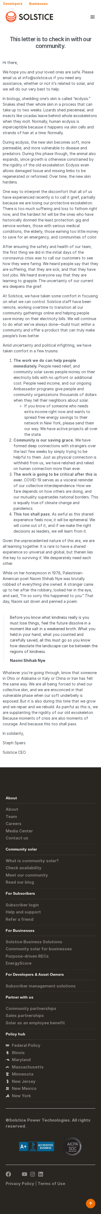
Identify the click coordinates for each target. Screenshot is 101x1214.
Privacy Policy (20, 1183)
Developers (12, 4)
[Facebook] (8, 1174)
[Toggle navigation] (92, 17)
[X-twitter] (16, 1174)
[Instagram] (32, 1174)
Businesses (38, 4)
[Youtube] (24, 1174)
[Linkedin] (40, 1174)
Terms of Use (51, 1183)
